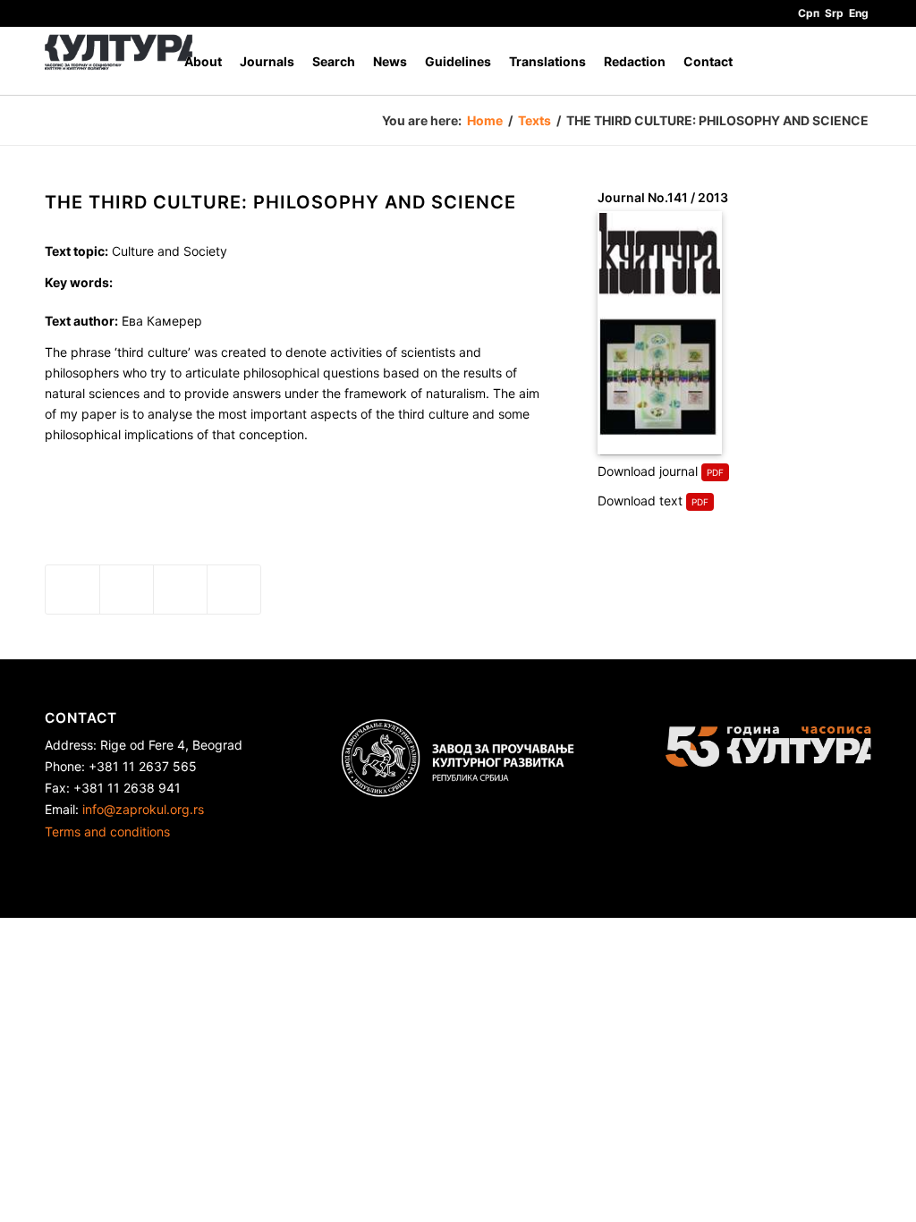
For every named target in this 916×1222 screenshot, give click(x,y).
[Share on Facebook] (72, 589)
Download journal (648, 471)
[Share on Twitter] (126, 589)
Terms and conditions (107, 831)
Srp (834, 13)
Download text (640, 500)
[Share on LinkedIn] (180, 589)
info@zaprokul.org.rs (143, 809)
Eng (859, 13)
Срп (808, 13)
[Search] (853, 61)
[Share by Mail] (234, 589)
